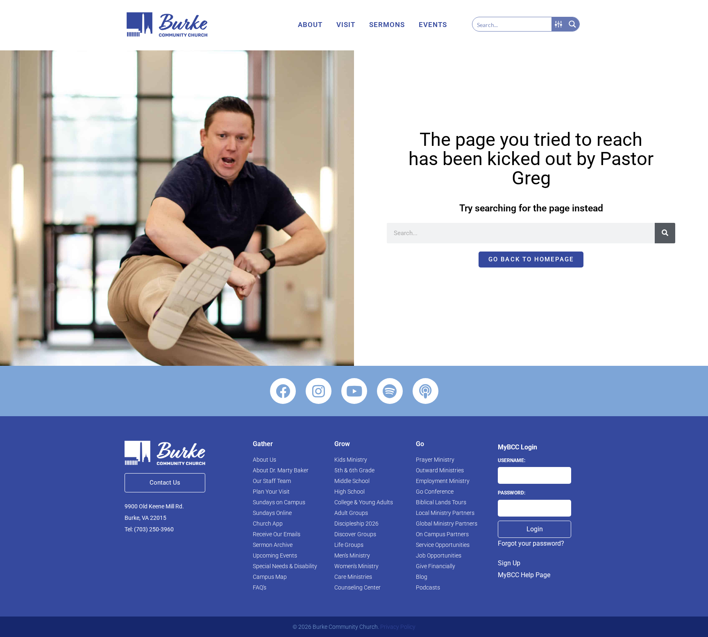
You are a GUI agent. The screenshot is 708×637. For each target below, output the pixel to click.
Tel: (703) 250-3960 (149, 529)
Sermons (387, 24)
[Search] (665, 233)
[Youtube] (354, 391)
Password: (511, 492)
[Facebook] (283, 391)
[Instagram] (318, 391)
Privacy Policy (397, 626)
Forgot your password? (531, 543)
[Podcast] (425, 391)
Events (433, 24)
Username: (511, 460)
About (310, 24)
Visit (345, 24)
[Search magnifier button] (572, 24)
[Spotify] (390, 391)
